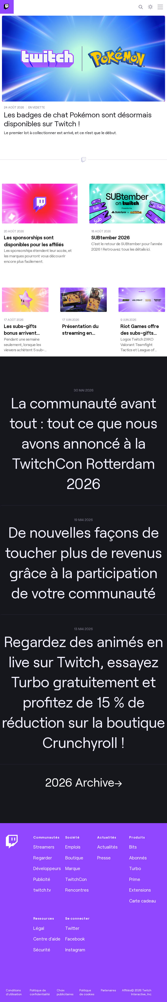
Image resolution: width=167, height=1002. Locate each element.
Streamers (43, 846)
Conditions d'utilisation (14, 992)
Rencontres (77, 889)
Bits (133, 846)
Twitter (72, 928)
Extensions (140, 889)
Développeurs (47, 868)
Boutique (74, 857)
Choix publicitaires (65, 992)
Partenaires (108, 990)
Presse (104, 857)
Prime (134, 879)
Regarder (42, 857)
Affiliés (126, 990)
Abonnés (138, 857)
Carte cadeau (142, 900)
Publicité (41, 879)
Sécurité (41, 949)
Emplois (72, 846)
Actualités (107, 846)
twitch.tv (42, 889)
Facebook (75, 938)
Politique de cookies (86, 992)
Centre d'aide (46, 938)
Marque (72, 868)
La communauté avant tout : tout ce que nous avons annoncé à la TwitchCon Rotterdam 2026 (83, 443)
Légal (38, 928)
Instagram (75, 949)
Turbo (135, 868)
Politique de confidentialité (40, 992)
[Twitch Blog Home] (7, 7)
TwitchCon (76, 879)
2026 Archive (79, 782)
